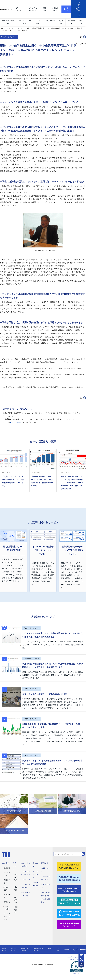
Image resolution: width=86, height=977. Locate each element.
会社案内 (81, 22)
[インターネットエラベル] (69, 913)
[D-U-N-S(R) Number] (69, 878)
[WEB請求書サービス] (14, 804)
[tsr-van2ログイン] (69, 866)
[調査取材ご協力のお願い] (72, 804)
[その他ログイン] (69, 889)
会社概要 (7, 868)
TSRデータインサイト (24, 22)
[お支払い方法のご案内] (43, 804)
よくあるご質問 (35, 874)
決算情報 (7, 902)
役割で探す (15, 910)
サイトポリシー (16, 422)
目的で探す (15, 889)
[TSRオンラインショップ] (69, 901)
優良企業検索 (71, 22)
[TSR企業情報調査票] (69, 925)
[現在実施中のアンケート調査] (14, 824)
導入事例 (61, 22)
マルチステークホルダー (7, 916)
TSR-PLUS (38, 22)
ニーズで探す (15, 899)
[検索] (83, 854)
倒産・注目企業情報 (8, 22)
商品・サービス (50, 22)
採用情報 (44, 863)
